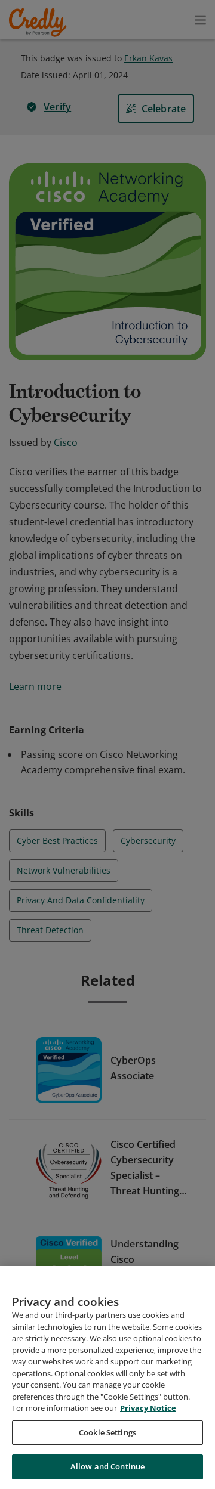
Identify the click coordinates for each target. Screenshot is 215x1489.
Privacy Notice (148, 1408)
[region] (107, 1377)
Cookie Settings (107, 1432)
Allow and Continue (107, 1466)
